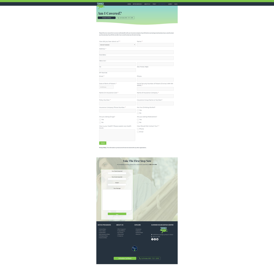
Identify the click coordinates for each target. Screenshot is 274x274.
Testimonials (121, 234)
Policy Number (105, 100)
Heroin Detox (103, 231)
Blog (176, 4)
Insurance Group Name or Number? (149, 100)
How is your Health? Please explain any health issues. (115, 127)
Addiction (138, 231)
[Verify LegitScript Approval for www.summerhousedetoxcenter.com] (134, 251)
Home (129, 4)
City (100, 66)
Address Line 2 (102, 60)
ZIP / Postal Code (103, 72)
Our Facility (120, 232)
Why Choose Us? (122, 229)
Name (139, 41)
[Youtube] (157, 239)
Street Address (102, 54)
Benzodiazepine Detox (105, 234)
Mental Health (139, 232)
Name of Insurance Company (148, 93)
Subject (117, 182)
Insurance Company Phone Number (112, 107)
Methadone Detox (104, 236)
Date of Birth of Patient (108, 83)
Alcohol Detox (103, 229)
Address (102, 49)
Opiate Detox (103, 232)
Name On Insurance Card (108, 93)
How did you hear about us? (109, 41)
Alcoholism (138, 229)
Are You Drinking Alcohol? (146, 107)
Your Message (117, 188)
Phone (139, 76)
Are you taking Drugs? (107, 117)
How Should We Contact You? (148, 126)
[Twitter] (155, 239)
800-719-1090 (153, 164)
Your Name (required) (117, 171)
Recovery (138, 234)
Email (101, 76)
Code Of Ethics (121, 231)
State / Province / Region (142, 66)
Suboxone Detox (103, 237)
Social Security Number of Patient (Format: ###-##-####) (155, 84)
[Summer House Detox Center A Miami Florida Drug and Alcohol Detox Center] (100, 5)
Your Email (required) (117, 177)
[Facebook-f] (152, 239)
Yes (140, 110)
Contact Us (120, 236)
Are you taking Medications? (147, 117)
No (140, 113)
